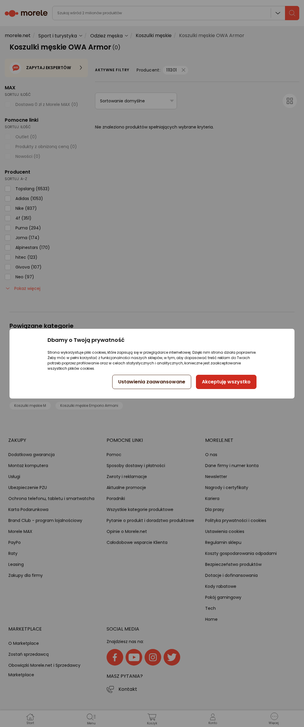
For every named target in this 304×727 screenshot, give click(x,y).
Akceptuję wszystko (226, 381)
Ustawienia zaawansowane (151, 381)
